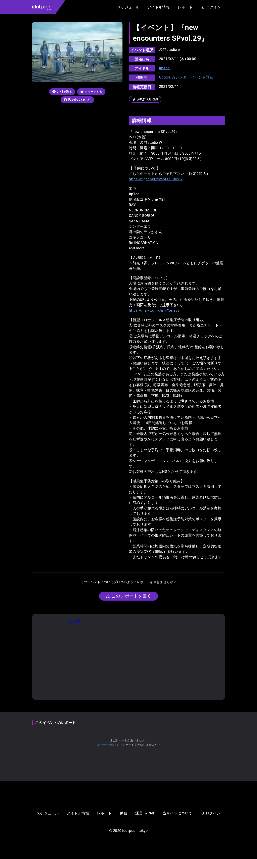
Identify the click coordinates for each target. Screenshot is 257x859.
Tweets (74, 621)
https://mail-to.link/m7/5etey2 (154, 310)
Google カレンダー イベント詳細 (186, 77)
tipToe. (164, 68)
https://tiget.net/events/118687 (156, 179)
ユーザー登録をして (110, 744)
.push (41, 7)
